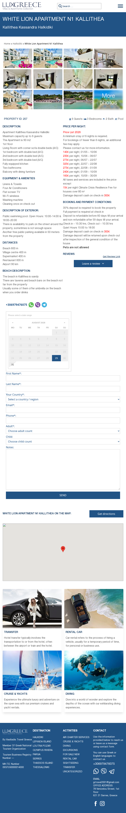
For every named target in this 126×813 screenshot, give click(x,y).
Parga (36, 755)
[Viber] (104, 771)
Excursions (70, 750)
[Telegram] (112, 771)
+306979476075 (16, 305)
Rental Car (70, 759)
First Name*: (13, 373)
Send (63, 495)
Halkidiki (17, 43)
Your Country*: (15, 394)
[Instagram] (102, 803)
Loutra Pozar (42, 746)
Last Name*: (13, 384)
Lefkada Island (42, 742)
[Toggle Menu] (120, 6)
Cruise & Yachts (73, 742)
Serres (37, 759)
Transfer (69, 767)
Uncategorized (72, 772)
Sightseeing (70, 763)
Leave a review (91, 263)
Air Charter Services (76, 737)
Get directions (106, 514)
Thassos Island (43, 763)
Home (7, 43)
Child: (9, 437)
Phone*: (11, 415)
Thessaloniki (41, 767)
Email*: (10, 405)
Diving (67, 746)
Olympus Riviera (42, 750)
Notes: (10, 447)
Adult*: (10, 426)
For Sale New (71, 755)
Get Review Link (111, 256)
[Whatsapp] (96, 771)
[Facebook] (95, 803)
